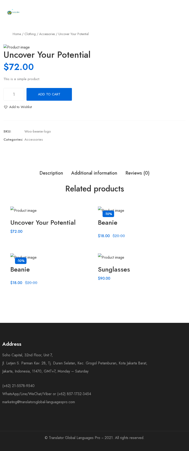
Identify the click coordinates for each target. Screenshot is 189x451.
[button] (17, 107)
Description (51, 173)
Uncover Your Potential (43, 222)
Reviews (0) (137, 173)
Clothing (30, 34)
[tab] (51, 173)
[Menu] (117, 12)
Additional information (94, 173)
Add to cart (49, 94)
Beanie (107, 222)
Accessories (47, 34)
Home (17, 34)
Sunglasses (114, 269)
